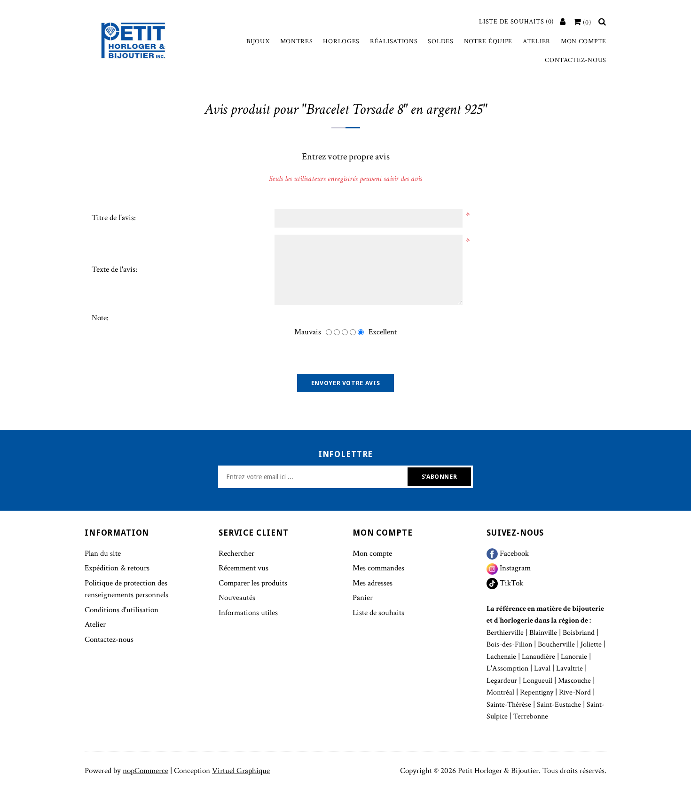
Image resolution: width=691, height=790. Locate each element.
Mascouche (574, 681)
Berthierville (505, 633)
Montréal (500, 692)
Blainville (543, 633)
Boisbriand (579, 633)
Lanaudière (538, 657)
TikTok (510, 583)
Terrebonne (530, 716)
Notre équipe (488, 41)
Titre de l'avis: (114, 218)
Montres (296, 41)
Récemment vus (243, 568)
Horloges (341, 41)
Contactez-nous (575, 60)
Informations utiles (248, 613)
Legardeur (502, 681)
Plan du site (103, 553)
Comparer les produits (253, 583)
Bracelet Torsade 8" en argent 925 (394, 109)
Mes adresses (373, 583)
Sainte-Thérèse (509, 705)
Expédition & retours (117, 568)
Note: (100, 318)
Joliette (591, 644)
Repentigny (536, 692)
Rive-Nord (575, 692)
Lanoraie (574, 657)
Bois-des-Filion (509, 644)
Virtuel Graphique (241, 771)
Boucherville (556, 644)
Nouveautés (237, 597)
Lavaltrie (569, 668)
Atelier (536, 41)
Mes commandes (378, 568)
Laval (542, 668)
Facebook (513, 553)
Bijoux (257, 41)
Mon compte (583, 41)
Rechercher (236, 553)
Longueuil (537, 681)
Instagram (514, 568)
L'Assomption (507, 668)
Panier (363, 597)
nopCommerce (145, 771)
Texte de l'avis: (114, 269)
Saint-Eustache (559, 705)
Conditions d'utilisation (121, 610)
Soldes (440, 41)
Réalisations (393, 41)
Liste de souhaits (378, 613)
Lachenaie (501, 657)
